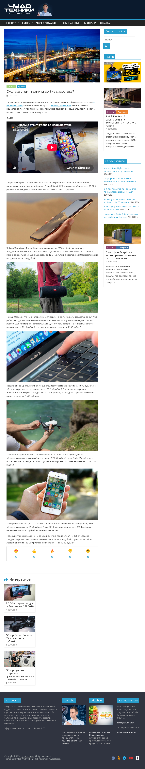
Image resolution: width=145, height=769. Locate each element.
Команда (105, 23)
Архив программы (46, 23)
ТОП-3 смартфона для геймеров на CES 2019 (20, 605)
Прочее (21, 86)
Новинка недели (71, 23)
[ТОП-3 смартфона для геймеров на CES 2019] (20, 585)
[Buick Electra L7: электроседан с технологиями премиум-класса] (122, 89)
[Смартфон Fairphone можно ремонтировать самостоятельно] (122, 225)
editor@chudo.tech (125, 722)
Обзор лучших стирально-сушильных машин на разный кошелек (20, 674)
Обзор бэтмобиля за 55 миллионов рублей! (19, 638)
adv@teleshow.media (126, 732)
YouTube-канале (69, 740)
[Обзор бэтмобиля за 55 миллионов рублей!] (20, 617)
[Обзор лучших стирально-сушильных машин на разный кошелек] (20, 652)
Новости (11, 23)
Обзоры (26, 23)
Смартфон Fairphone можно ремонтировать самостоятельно (121, 255)
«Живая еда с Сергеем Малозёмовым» (99, 733)
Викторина (90, 23)
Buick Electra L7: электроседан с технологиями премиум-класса (121, 121)
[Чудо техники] (29, 4)
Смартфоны (123, 248)
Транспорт (122, 112)
